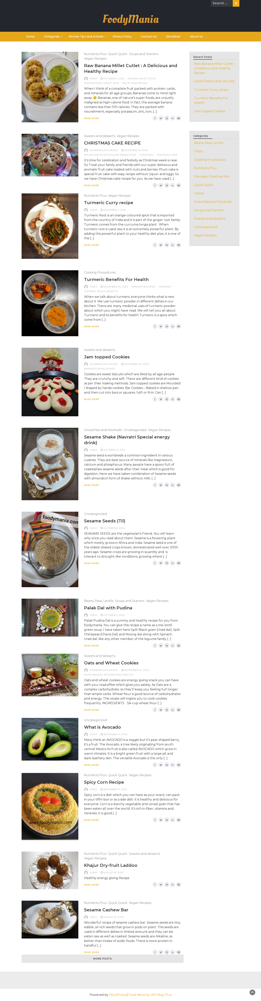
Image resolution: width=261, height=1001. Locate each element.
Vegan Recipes (95, 58)
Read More (91, 118)
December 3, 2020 (114, 209)
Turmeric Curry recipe (108, 202)
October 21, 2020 (114, 449)
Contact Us (149, 36)
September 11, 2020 (115, 789)
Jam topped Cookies (107, 357)
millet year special (135, 83)
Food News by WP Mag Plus (150, 995)
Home (30, 36)
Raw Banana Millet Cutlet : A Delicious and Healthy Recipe (214, 68)
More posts (102, 958)
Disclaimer (173, 36)
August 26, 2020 (113, 872)
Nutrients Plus (95, 54)
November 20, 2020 (136, 364)
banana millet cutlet (142, 78)
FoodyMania (130, 19)
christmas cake (167, 154)
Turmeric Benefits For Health (116, 279)
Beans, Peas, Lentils (98, 601)
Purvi (93, 78)
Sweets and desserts (99, 136)
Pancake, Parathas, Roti (212, 176)
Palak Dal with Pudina (108, 608)
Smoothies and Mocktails (103, 430)
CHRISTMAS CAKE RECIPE (112, 143)
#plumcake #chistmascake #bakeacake (110, 154)
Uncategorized (135, 430)
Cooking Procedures (100, 272)
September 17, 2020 (115, 734)
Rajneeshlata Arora (104, 150)
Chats (198, 151)
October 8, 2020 (114, 528)
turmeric (165, 286)
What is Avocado (102, 727)
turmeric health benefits (101, 291)
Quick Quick (117, 54)
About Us (196, 36)
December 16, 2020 (136, 150)
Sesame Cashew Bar (106, 910)
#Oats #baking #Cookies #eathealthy (109, 674)
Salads (199, 193)
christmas (146, 154)
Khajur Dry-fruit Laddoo (110, 865)
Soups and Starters (143, 54)
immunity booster (143, 286)
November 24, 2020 (115, 286)
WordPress (117, 995)
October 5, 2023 (113, 78)
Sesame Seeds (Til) (104, 521)
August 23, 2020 (113, 917)
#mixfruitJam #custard (99, 368)
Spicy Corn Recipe (104, 782)
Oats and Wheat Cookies (111, 663)
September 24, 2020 (136, 670)
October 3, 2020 (114, 615)
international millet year (101, 83)
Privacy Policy (122, 36)
